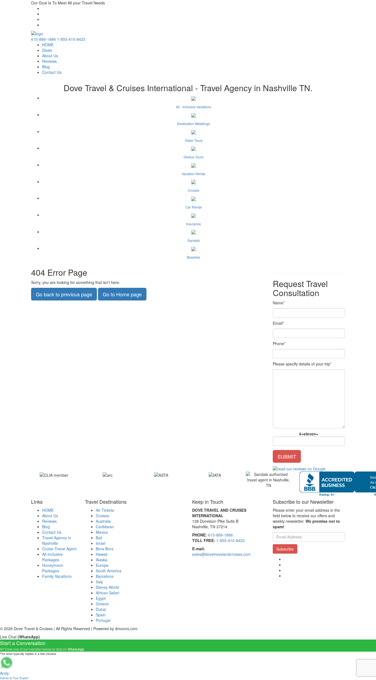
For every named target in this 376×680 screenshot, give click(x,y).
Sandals (193, 240)
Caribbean (105, 526)
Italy (99, 581)
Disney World (107, 587)
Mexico (102, 532)
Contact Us (51, 72)
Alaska (101, 559)
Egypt (101, 598)
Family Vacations (57, 576)
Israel (100, 543)
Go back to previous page (64, 294)
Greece (102, 603)
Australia (103, 521)
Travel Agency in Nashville (56, 540)
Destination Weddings (193, 123)
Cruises (193, 190)
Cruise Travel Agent (59, 548)
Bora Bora (104, 548)
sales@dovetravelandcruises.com (221, 554)
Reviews (49, 61)
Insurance (193, 223)
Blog (46, 66)
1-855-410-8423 (71, 39)
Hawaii (101, 554)
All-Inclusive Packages (52, 556)
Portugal (103, 620)
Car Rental (194, 207)
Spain (101, 614)
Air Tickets (105, 510)
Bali (99, 537)
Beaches (193, 257)
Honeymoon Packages (52, 567)
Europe (102, 565)
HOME (48, 44)
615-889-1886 (43, 39)
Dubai (101, 609)
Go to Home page (122, 294)
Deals (47, 50)
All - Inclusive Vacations (193, 106)
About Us (50, 55)
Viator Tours (194, 140)
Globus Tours (193, 157)
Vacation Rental (193, 173)
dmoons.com (126, 628)
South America (108, 570)
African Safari (107, 592)
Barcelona (104, 576)
